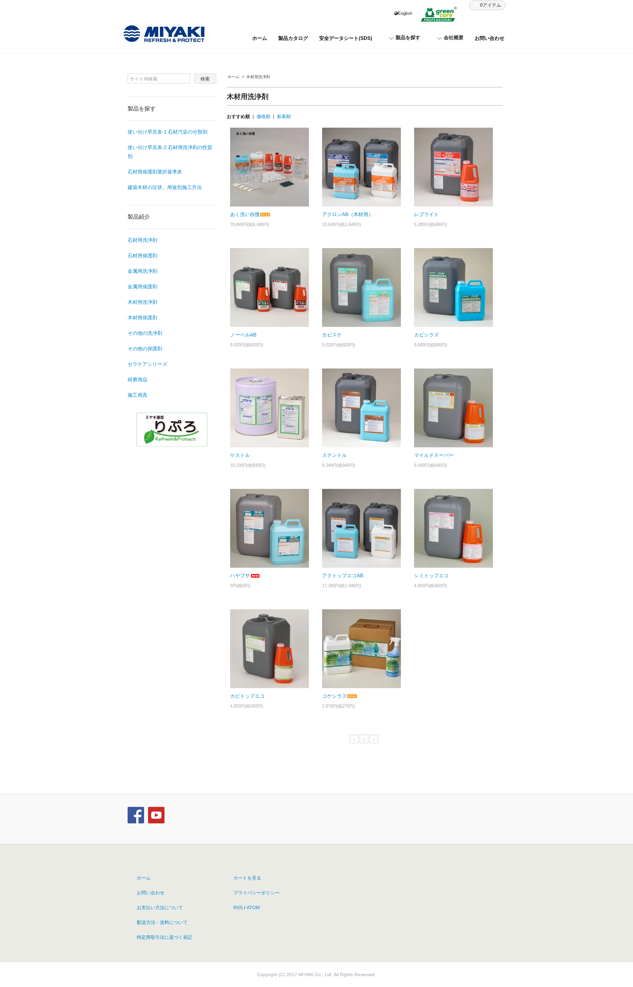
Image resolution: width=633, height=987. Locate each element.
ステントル (334, 455)
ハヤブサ (240, 575)
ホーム (259, 38)
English (405, 13)
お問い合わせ (489, 38)
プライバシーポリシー (256, 892)
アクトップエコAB (342, 575)
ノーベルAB (243, 334)
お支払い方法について (160, 907)
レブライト (426, 214)
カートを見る (247, 877)
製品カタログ (293, 38)
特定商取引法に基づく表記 (164, 937)
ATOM (253, 907)
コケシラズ (334, 696)
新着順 (284, 116)
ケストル (240, 455)
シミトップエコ (431, 575)
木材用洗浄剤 (258, 77)
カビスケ (332, 334)
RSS (238, 907)
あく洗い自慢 (245, 214)
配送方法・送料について (162, 922)
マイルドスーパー (434, 455)
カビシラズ (426, 334)
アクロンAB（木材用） (347, 214)
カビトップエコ (247, 696)
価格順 (263, 116)
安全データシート (345, 38)
